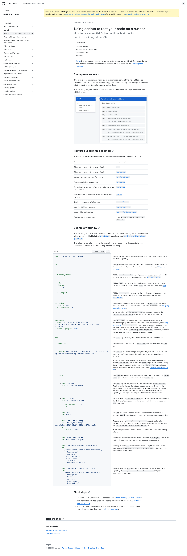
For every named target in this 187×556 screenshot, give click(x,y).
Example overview (85, 74)
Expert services (93, 548)
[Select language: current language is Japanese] (183, 3)
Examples (90, 22)
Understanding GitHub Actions (128, 498)
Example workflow (85, 227)
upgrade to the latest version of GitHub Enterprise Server (85, 14)
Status (77, 548)
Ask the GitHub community (57, 530)
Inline (102, 251)
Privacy (71, 548)
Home (7, 10)
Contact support (54, 533)
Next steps (80, 492)
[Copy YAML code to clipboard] (108, 251)
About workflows (111, 509)
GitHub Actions (11, 14)
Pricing (84, 548)
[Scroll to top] (182, 551)
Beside (96, 251)
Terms (64, 548)
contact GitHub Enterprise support (137, 14)
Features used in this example (92, 150)
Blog (102, 548)
